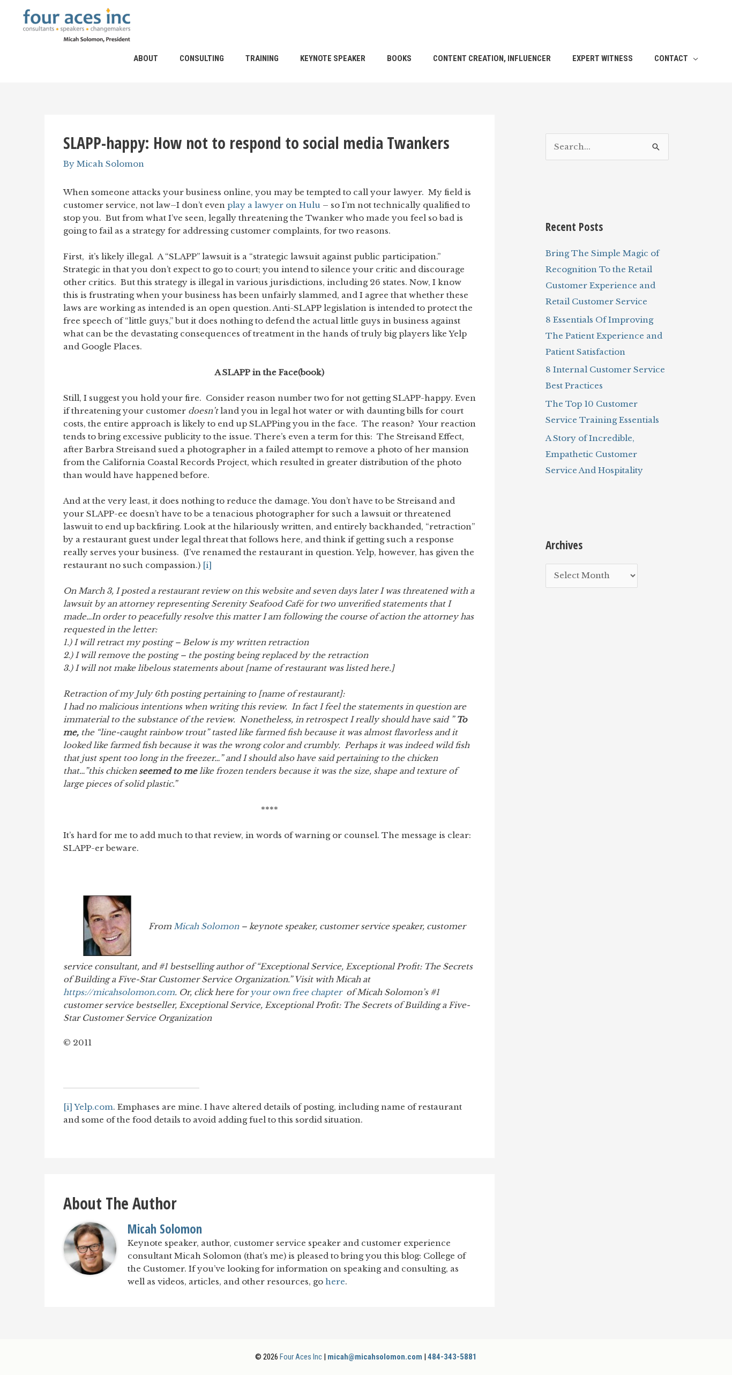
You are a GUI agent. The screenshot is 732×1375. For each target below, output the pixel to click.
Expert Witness (602, 58)
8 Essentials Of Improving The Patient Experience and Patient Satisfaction (604, 336)
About (145, 58)
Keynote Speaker (332, 58)
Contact (671, 58)
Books (399, 58)
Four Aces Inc (301, 1357)
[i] (207, 565)
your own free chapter (297, 992)
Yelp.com (93, 1107)
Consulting (202, 58)
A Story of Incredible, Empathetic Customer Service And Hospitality (594, 454)
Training (262, 58)
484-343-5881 (452, 1357)
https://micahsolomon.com (119, 992)
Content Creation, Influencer (492, 58)
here (335, 1281)
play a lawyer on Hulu (273, 205)
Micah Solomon (206, 926)
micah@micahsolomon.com (374, 1357)
